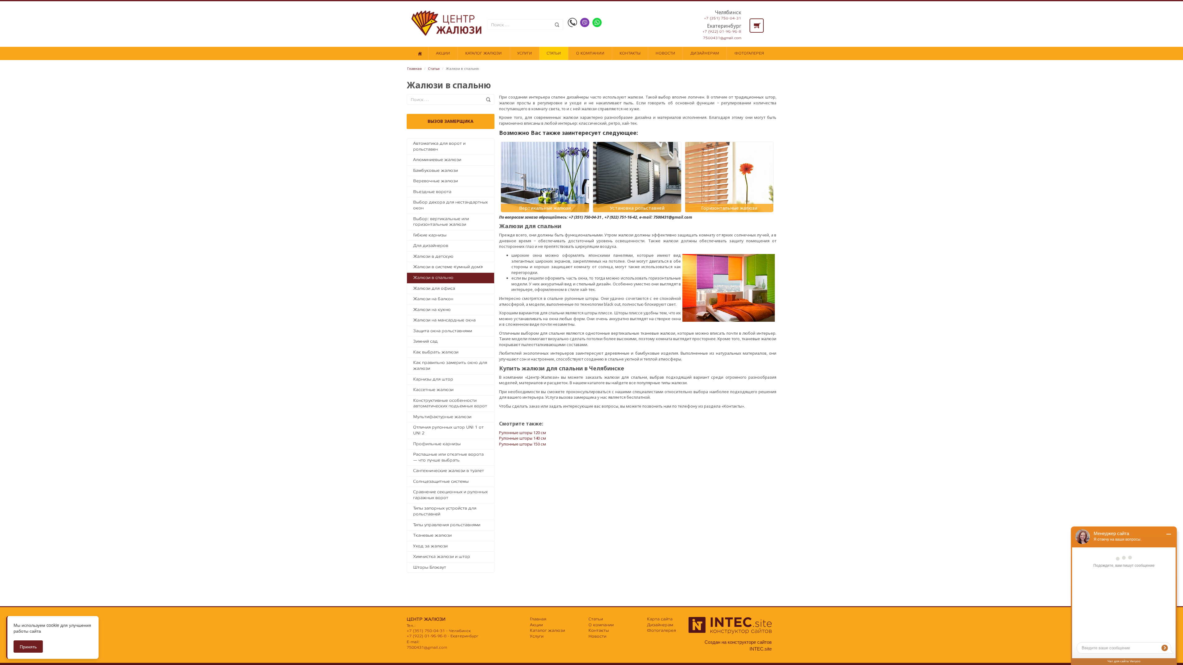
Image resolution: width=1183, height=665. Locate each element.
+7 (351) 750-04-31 (722, 18)
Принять (28, 646)
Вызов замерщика (451, 121)
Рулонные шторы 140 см (522, 438)
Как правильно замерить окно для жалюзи (450, 365)
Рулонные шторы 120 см (522, 432)
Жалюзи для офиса (434, 288)
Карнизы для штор (433, 379)
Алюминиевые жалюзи (437, 159)
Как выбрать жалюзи (435, 352)
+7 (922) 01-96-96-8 (721, 32)
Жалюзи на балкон (433, 298)
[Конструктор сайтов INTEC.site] (730, 632)
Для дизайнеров (430, 245)
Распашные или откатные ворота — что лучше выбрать (448, 457)
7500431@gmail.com (722, 38)
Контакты (630, 53)
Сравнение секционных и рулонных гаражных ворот (450, 495)
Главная (414, 68)
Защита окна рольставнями (442, 330)
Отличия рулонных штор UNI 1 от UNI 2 (448, 430)
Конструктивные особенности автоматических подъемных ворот (450, 403)
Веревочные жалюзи (435, 181)
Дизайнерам (704, 53)
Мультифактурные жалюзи (442, 416)
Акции (443, 53)
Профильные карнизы (437, 443)
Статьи (554, 53)
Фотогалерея (749, 53)
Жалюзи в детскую (433, 256)
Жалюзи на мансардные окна (444, 320)
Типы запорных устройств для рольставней (444, 511)
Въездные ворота (432, 191)
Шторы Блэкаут (429, 567)
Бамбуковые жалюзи (435, 170)
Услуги (524, 53)
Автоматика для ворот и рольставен (439, 146)
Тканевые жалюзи (432, 535)
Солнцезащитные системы (441, 481)
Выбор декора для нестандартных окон (450, 205)
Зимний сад (425, 341)
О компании (590, 53)
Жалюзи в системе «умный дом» (448, 266)
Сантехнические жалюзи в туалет (448, 470)
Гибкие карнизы (429, 235)
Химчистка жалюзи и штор (441, 556)
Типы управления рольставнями (446, 524)
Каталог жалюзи (483, 53)
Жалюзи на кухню (432, 309)
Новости (665, 53)
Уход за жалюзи (430, 546)
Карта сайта (660, 619)
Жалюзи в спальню (433, 277)
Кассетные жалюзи (433, 389)
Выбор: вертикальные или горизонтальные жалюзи (441, 221)
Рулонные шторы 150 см (522, 444)
